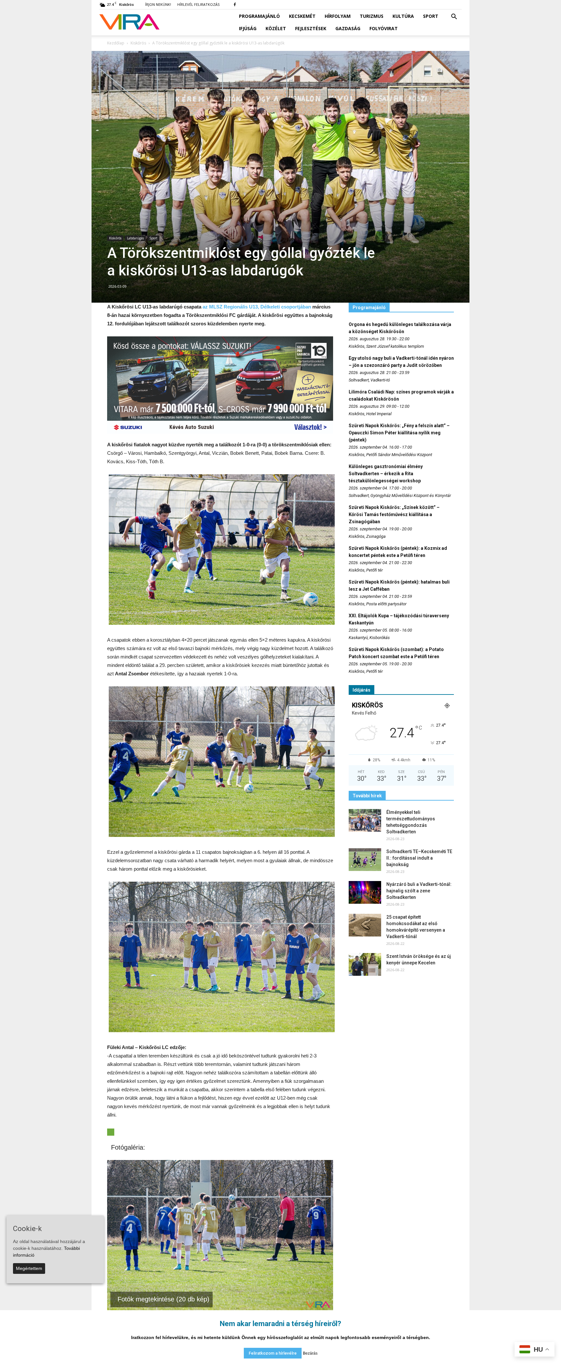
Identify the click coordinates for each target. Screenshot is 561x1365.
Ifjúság (247, 28)
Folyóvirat (383, 28)
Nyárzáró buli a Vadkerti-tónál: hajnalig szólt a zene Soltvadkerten (419, 891)
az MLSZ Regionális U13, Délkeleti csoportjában (257, 306)
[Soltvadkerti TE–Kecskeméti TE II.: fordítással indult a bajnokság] (365, 859)
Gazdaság (347, 28)
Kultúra (403, 16)
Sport (430, 16)
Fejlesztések (310, 28)
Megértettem (29, 1268)
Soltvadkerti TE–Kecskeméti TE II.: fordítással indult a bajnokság (419, 858)
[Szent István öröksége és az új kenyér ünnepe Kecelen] (365, 964)
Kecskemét (302, 16)
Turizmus (371, 16)
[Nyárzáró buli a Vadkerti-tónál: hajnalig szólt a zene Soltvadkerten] (365, 892)
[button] (454, 17)
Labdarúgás (135, 238)
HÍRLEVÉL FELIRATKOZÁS (198, 4)
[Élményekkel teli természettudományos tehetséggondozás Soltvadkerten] (365, 820)
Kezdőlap (115, 43)
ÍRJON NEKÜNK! (158, 4)
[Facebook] (235, 4)
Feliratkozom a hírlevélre (273, 1353)
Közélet (276, 28)
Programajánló (259, 16)
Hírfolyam (338, 16)
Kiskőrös (115, 238)
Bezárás (310, 1353)
